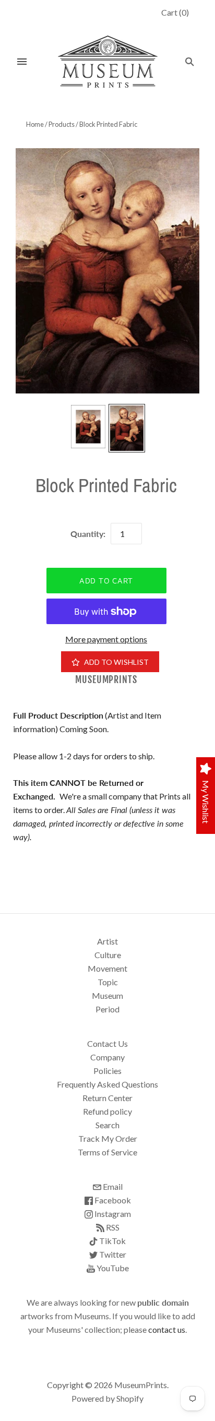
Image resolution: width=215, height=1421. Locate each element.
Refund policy (107, 1111)
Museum (107, 995)
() (175, 12)
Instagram (112, 1214)
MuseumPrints (106, 680)
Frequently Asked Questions (107, 1084)
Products (62, 124)
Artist (107, 941)
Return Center (107, 1098)
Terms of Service (107, 1152)
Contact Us (107, 1043)
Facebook (112, 1200)
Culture (107, 955)
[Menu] (22, 61)
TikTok (112, 1241)
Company (107, 1057)
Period (107, 1009)
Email (112, 1186)
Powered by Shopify (107, 1398)
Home (35, 124)
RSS (112, 1227)
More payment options (106, 639)
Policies (107, 1071)
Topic (108, 982)
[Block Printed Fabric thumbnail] (88, 426)
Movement (107, 968)
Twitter (112, 1254)
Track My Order (107, 1138)
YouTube (112, 1268)
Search (107, 1125)
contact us (166, 1329)
